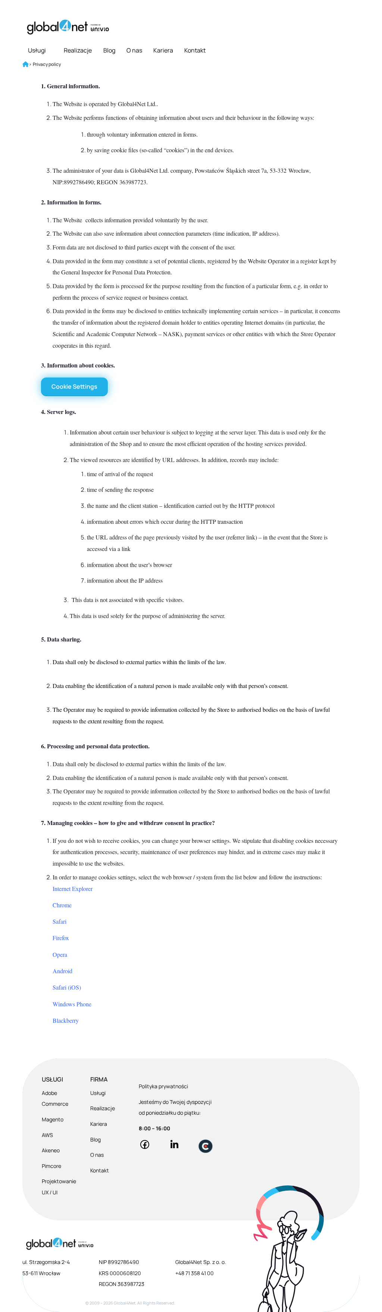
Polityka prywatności (163, 1086)
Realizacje (78, 50)
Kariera (163, 50)
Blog (109, 50)
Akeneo (51, 1150)
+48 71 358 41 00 (194, 1273)
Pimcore (51, 1165)
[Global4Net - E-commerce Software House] (67, 27)
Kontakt (195, 50)
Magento (52, 1119)
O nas (134, 50)
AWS (47, 1135)
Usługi (37, 50)
